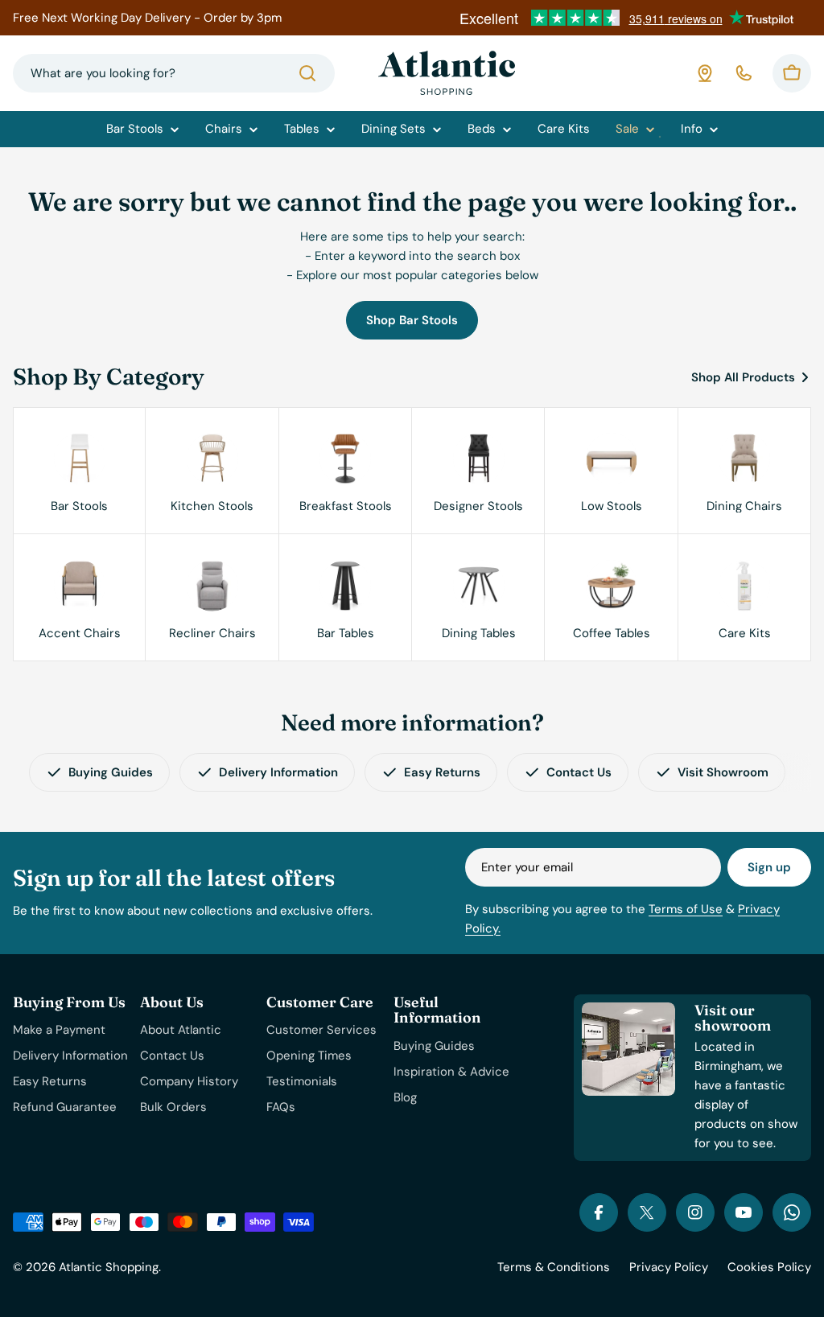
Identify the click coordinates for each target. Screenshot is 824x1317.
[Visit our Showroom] (705, 73)
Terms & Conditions (553, 1267)
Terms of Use (686, 909)
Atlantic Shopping (109, 1267)
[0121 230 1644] (743, 73)
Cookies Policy (769, 1267)
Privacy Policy (668, 1267)
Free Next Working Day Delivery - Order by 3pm (147, 18)
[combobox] (174, 73)
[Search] (307, 73)
